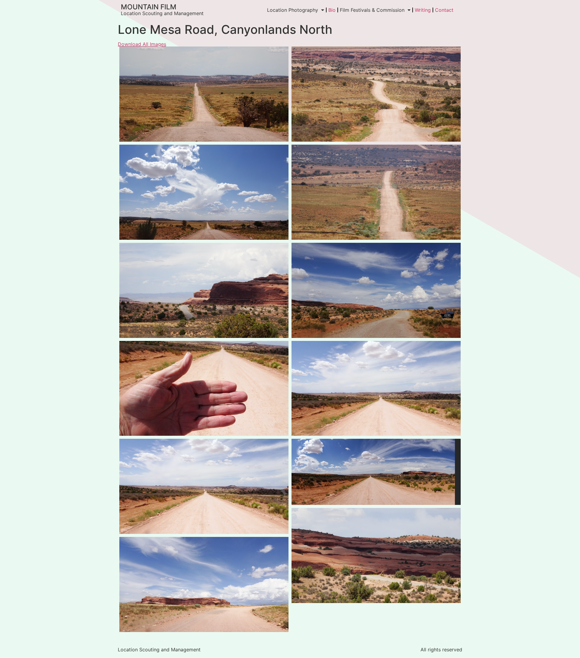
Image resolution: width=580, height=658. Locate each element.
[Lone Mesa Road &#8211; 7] (203, 584)
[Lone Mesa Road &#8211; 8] (203, 192)
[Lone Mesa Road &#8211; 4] (376, 94)
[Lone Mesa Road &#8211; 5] (203, 290)
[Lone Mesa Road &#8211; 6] (376, 472)
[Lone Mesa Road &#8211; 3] (376, 388)
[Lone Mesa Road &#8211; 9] (376, 192)
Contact (444, 10)
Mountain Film (148, 7)
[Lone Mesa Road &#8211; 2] (203, 388)
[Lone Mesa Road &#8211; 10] (203, 94)
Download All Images (142, 44)
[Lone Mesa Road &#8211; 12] (376, 555)
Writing (423, 10)
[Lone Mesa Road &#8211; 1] (203, 486)
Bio (332, 10)
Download (125, 53)
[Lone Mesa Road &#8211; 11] (376, 290)
